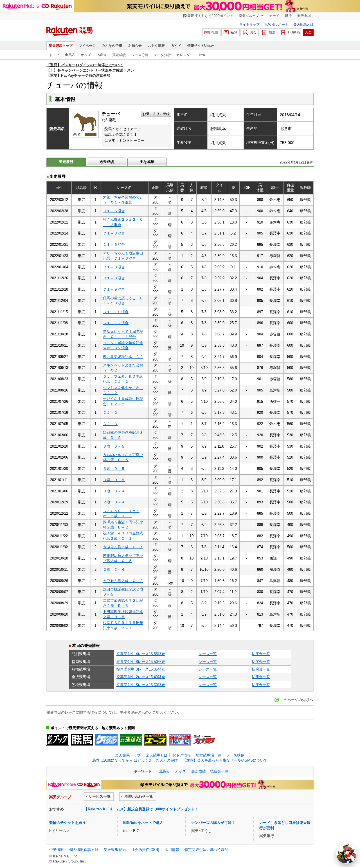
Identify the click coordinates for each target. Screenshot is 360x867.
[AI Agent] (346, 853)
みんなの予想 (112, 46)
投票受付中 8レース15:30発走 (140, 685)
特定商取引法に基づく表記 (206, 850)
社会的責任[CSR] (145, 850)
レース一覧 (208, 654)
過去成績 (106, 162)
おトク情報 (156, 46)
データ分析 (162, 55)
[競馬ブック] (57, 740)
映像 (202, 55)
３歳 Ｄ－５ (114, 446)
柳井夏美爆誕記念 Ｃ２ (123, 357)
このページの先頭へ (296, 700)
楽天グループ (249, 16)
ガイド (176, 46)
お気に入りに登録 (156, 114)
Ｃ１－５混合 (114, 211)
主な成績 (147, 162)
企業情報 (56, 850)
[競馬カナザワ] (204, 740)
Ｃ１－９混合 (114, 289)
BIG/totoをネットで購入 (143, 822)
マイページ (87, 46)
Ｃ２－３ (110, 424)
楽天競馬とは (303, 24)
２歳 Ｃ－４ (114, 569)
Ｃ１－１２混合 (116, 323)
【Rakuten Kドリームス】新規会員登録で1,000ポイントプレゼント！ (141, 809)
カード (274, 16)
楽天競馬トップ (61, 46)
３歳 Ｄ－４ (114, 491)
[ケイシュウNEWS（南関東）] (106, 740)
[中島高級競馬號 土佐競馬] (180, 740)
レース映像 (235, 755)
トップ (54, 55)
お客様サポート (276, 24)
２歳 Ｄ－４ (114, 502)
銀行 (288, 16)
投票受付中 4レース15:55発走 (140, 654)
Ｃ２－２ (110, 412)
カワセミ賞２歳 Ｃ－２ (123, 581)
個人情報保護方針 (83, 850)
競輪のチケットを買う (67, 822)
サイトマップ (249, 24)
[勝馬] (82, 740)
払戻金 (101, 55)
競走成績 (119, 55)
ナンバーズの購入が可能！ (213, 822)
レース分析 (139, 55)
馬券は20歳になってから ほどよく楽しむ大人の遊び (135, 760)
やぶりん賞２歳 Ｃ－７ (123, 547)
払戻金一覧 (261, 654)
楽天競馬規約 (115, 850)
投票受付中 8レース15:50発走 (140, 662)
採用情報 (172, 850)
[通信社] (131, 740)
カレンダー (184, 55)
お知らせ (135, 46)
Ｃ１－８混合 (114, 267)
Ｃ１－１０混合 (116, 312)
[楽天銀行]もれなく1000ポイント (208, 16)
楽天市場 (304, 16)
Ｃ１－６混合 (114, 233)
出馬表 (70, 55)
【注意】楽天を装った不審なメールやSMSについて (225, 760)
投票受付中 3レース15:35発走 (140, 669)
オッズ (86, 55)
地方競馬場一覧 (208, 755)
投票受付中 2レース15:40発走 (140, 677)
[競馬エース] (155, 740)
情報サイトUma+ (200, 46)
